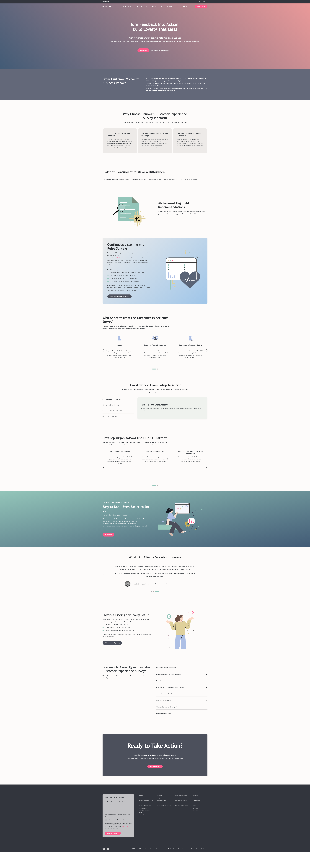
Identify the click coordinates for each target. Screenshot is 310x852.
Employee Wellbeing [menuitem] (161, 798)
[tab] (117, 179)
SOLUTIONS (141, 6)
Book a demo (201, 6)
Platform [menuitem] (141, 798)
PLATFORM (127, 6)
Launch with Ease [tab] (111, 405)
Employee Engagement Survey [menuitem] (146, 800)
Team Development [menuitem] (179, 803)
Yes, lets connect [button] (155, 766)
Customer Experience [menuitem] (144, 815)
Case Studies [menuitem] (196, 798)
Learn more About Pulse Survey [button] (119, 296)
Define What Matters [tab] (112, 399)
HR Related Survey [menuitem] (143, 808)
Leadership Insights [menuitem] (161, 800)
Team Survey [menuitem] (142, 803)
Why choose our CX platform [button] (159, 50)
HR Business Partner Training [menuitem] (181, 805)
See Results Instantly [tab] (112, 411)
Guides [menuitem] (194, 805)
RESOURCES (156, 6)
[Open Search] (200, 1)
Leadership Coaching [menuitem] (179, 798)
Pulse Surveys (120, 258)
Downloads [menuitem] (195, 808)
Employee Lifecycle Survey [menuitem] (145, 805)
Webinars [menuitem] (195, 803)
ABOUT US (181, 6)
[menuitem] (157, 849)
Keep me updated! (112, 833)
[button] (103, 350)
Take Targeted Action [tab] (112, 416)
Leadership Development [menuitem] (181, 800)
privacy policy (125, 826)
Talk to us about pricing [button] (112, 643)
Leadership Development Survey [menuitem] (145, 811)
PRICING (170, 6)
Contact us (106, 1)
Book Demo (143, 50)
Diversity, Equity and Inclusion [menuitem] (164, 805)
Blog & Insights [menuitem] (196, 800)
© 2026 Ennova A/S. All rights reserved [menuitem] (141, 848)
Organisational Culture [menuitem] (162, 803)
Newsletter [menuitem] (195, 810)
